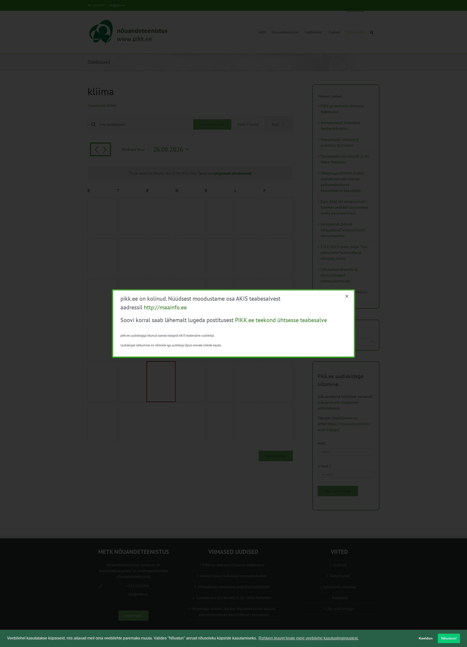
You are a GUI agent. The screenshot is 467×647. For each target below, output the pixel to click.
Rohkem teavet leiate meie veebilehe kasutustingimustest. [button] (309, 638)
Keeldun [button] (426, 638)
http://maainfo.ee (165, 307)
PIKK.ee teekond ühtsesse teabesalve (281, 320)
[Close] (346, 296)
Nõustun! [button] (449, 638)
